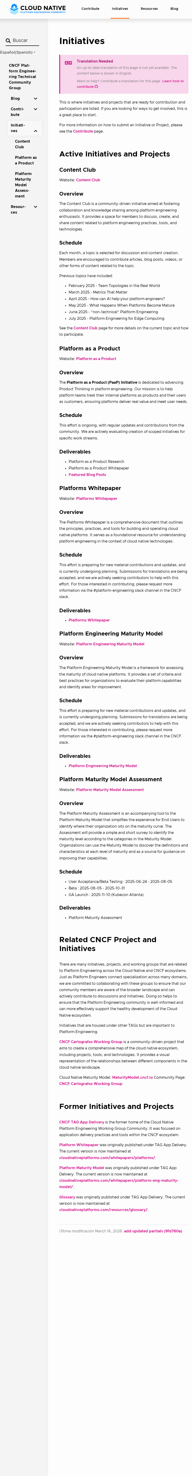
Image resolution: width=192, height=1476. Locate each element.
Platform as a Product (96, 359)
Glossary (67, 1197)
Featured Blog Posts (87, 475)
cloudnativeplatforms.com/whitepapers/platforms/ (107, 1158)
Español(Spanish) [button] (16, 52)
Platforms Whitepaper (96, 499)
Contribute (83, 131)
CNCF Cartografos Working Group (90, 1042)
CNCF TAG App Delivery (81, 1122)
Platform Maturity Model (81, 1168)
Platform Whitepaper (79, 1145)
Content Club (88, 180)
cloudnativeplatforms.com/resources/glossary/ (103, 1210)
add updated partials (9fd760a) (153, 1231)
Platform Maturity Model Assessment (110, 790)
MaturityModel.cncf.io (132, 1077)
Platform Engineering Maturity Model (110, 644)
